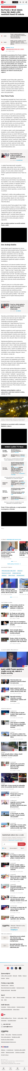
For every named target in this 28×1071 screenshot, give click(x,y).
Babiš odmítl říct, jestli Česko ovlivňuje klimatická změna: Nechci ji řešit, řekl (9, 591)
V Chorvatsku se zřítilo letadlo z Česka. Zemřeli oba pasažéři (17, 815)
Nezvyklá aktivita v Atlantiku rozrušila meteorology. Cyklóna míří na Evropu (18, 699)
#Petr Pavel (12, 575)
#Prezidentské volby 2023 (9, 570)
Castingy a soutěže (20, 1052)
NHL (2, 999)
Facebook (21, 473)
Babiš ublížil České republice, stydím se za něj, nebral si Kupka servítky (12, 671)
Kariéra (3, 1052)
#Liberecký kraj (17, 573)
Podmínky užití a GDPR (20, 1050)
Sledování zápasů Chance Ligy (8, 1042)
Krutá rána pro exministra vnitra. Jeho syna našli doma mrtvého (18, 623)
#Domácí (20, 570)
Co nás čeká (13, 905)
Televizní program (10, 1052)
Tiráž (26, 1018)
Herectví (12, 896)
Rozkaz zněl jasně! (5, 990)
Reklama (3, 1050)
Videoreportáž (14, 792)
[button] (12, 561)
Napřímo (12, 985)
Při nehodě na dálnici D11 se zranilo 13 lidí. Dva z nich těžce (18, 735)
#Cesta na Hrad (6, 573)
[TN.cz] (3, 2)
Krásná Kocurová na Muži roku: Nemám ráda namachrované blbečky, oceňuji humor (17, 939)
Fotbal (2, 997)
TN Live (16, 2)
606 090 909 (6, 1024)
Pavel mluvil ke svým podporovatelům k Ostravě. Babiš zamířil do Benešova (17, 156)
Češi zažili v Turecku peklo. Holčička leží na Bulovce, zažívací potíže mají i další (18, 826)
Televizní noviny (4, 985)
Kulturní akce (16, 1009)
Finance (24, 975)
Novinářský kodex (12, 1020)
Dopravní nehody (21, 1007)
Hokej (14, 997)
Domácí (12, 732)
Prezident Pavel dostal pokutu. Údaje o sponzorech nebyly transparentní (8, 554)
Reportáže (13, 990)
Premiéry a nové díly (17, 1034)
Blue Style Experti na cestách (8, 987)
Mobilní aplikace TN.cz (6, 1018)
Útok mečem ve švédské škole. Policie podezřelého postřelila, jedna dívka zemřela (18, 725)
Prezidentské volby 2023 (8, 6)
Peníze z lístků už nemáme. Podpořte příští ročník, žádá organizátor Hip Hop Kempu (18, 640)
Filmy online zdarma (6, 1037)
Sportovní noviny (20, 987)
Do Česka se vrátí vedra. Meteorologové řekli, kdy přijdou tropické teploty (17, 615)
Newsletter (4, 1020)
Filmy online (8, 1034)
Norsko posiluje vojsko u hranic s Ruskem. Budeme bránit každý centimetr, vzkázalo (17, 867)
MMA (5, 999)
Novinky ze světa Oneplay (7, 1039)
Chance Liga (8, 997)
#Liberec (4, 575)
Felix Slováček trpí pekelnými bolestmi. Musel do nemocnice (18, 681)
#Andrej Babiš (20, 575)
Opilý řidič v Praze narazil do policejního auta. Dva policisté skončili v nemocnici (13, 786)
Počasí (12, 853)
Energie (3, 978)
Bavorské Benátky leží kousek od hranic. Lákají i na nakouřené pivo (18, 946)
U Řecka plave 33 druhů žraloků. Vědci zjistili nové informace (18, 714)
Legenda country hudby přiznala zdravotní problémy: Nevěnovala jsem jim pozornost (18, 805)
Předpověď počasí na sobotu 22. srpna (16, 794)
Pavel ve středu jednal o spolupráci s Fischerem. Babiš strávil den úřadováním (17, 307)
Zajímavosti (13, 711)
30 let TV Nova (4, 1055)
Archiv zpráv (20, 1018)
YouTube (13, 474)
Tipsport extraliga (21, 997)
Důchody (15, 975)
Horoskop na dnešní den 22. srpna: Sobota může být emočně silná (18, 909)
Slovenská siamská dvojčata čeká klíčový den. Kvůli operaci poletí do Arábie (18, 889)
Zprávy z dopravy (11, 1007)
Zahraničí (13, 721)
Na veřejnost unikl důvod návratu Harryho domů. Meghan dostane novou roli (18, 899)
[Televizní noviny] (5, 928)
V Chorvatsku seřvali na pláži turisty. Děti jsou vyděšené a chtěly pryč (17, 606)
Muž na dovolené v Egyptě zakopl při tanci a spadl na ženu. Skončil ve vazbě (18, 878)
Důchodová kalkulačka (6, 1009)
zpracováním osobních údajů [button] (15, 840)
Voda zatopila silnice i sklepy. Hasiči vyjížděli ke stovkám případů (17, 631)
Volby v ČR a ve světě (6, 975)
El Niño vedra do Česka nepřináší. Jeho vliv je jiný (17, 918)
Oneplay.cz (14, 929)
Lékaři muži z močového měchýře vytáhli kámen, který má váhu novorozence (17, 766)
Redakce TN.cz (10, 47)
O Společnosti (9, 1050)
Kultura (7, 978)
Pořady (2, 1034)
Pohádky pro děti (16, 1037)
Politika (20, 975)
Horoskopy (3, 1007)
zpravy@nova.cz (7, 1026)
